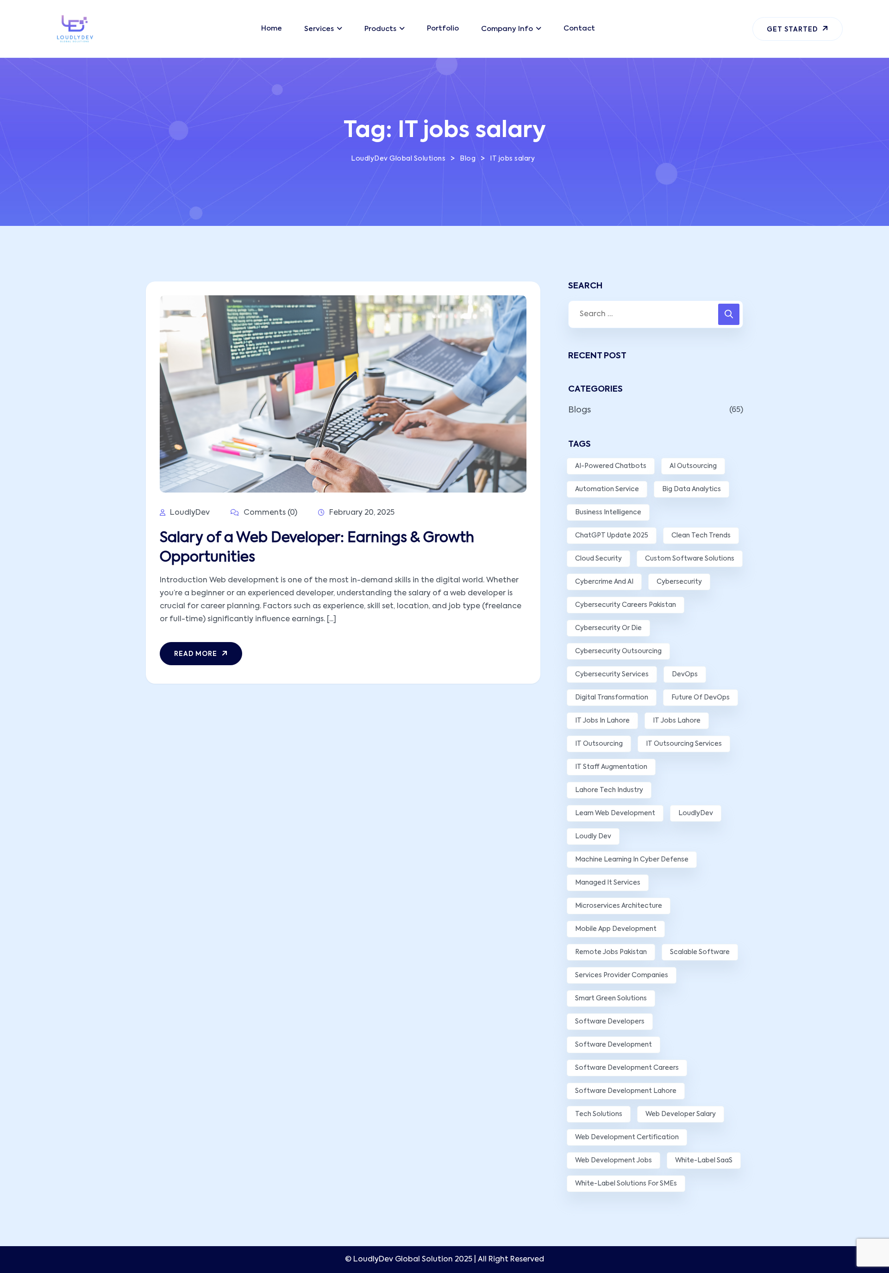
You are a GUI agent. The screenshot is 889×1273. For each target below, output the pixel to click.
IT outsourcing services (684, 744)
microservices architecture (618, 906)
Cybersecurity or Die (608, 628)
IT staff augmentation (611, 767)
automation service (607, 489)
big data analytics (691, 489)
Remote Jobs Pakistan (611, 952)
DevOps (685, 674)
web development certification (627, 1137)
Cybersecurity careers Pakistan (625, 605)
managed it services (607, 883)
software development (613, 1045)
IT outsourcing (599, 744)
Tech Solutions (598, 1114)
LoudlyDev (695, 813)
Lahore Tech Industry (609, 790)
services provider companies (621, 975)
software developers (610, 1021)
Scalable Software (700, 952)
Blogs (579, 410)
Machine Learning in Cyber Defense (632, 859)
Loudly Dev (593, 836)
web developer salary (680, 1114)
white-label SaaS (703, 1160)
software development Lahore (625, 1091)
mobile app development (616, 929)
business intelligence (608, 512)
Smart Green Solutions (611, 998)
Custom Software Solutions (689, 558)
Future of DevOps (700, 697)
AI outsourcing (693, 466)
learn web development (615, 813)
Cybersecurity (679, 582)
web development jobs (613, 1160)
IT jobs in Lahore (602, 721)
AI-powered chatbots (610, 466)
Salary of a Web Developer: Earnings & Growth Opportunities (317, 548)
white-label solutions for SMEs (626, 1183)
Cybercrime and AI (604, 582)
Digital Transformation (611, 697)
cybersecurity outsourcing (618, 651)
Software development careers (627, 1068)
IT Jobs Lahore (677, 721)
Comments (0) (269, 513)
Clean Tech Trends (701, 535)
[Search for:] (655, 314)
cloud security (598, 558)
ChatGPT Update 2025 (611, 535)
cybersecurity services (612, 674)
